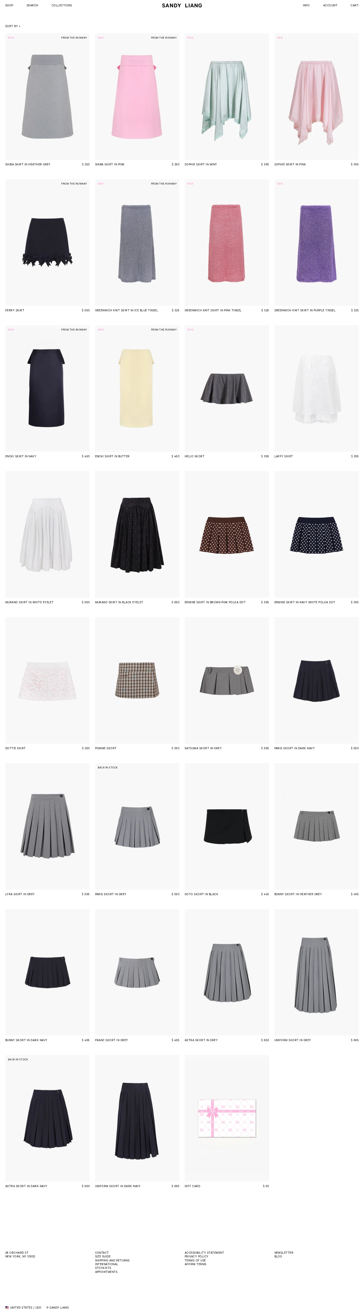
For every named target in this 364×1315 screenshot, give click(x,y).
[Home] (182, 5)
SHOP (9, 5)
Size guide (103, 1256)
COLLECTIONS (62, 5)
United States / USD (25, 1307)
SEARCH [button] (32, 5)
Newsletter (284, 1252)
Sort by (11, 26)
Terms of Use (195, 1260)
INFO (306, 5)
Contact (102, 1252)
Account (330, 5)
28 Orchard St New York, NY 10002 (20, 1254)
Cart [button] (355, 5)
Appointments (106, 1271)
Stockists (103, 1267)
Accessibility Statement (204, 1252)
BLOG (278, 1256)
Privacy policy (197, 1256)
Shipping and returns (112, 1260)
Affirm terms (196, 1264)
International (106, 1264)
